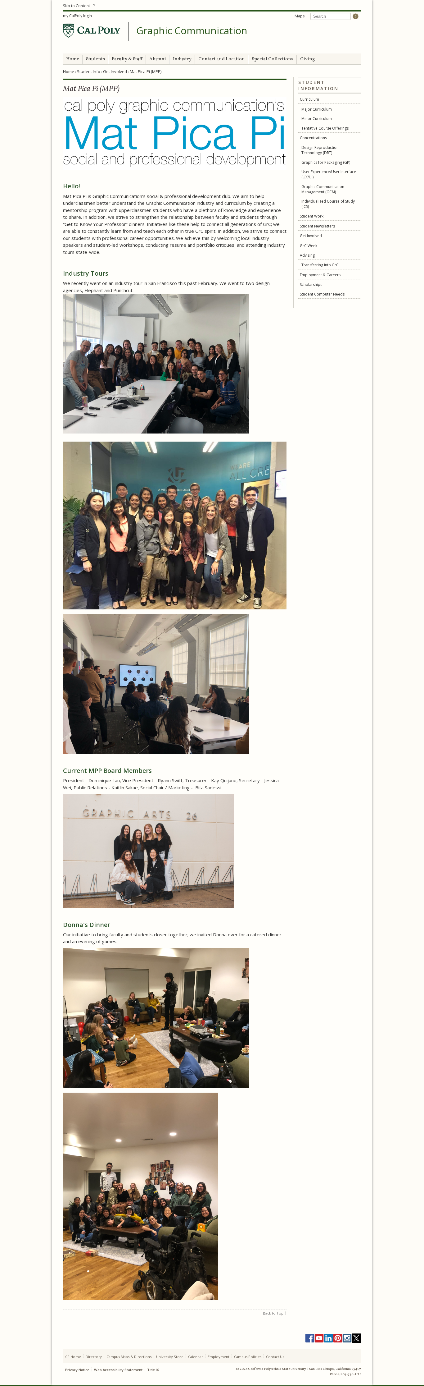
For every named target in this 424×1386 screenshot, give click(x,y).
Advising (307, 255)
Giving (307, 59)
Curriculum (309, 99)
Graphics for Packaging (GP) (325, 162)
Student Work (311, 216)
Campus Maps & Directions (128, 1356)
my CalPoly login (77, 15)
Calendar (195, 1356)
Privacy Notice (77, 1369)
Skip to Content (76, 5)
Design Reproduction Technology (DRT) (320, 150)
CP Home (73, 1356)
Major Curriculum (316, 109)
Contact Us (275, 1356)
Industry (182, 59)
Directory (94, 1356)
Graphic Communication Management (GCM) (322, 189)
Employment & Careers (320, 275)
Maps (299, 16)
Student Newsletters (317, 226)
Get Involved (115, 71)
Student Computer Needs (322, 294)
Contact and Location (221, 59)
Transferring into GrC (320, 265)
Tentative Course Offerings (325, 128)
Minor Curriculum (316, 118)
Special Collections (272, 59)
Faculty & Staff (127, 59)
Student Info (88, 71)
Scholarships (311, 284)
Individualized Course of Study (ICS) (328, 204)
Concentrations (313, 137)
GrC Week (308, 245)
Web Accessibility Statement (118, 1369)
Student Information (318, 85)
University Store (169, 1356)
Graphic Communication (191, 31)
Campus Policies (247, 1356)
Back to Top (273, 1313)
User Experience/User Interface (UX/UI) (328, 174)
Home (72, 59)
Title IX (153, 1369)
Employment (218, 1356)
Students (95, 59)
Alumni (157, 59)
